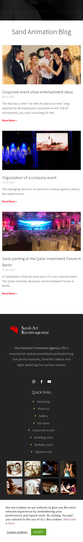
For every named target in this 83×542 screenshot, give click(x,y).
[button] (64, 5)
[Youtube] (49, 381)
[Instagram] (34, 381)
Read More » (9, 120)
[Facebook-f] (41, 381)
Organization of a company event (29, 177)
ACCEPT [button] (39, 532)
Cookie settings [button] (17, 532)
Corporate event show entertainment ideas (37, 91)
